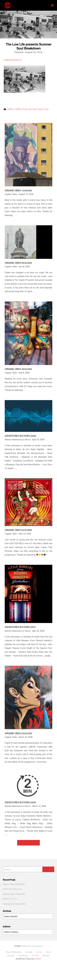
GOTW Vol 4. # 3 (10, 899)
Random (46, 956)
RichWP (38, 959)
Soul (46, 109)
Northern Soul (36, 109)
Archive (35, 956)
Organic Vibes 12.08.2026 (14, 894)
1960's (18, 109)
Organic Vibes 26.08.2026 (14, 884)
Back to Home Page (28, 842)
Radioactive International (32, 946)
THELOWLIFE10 (13, 59)
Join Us (39, 952)
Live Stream (23, 956)
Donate (29, 952)
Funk (25, 109)
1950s (10, 109)
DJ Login (10, 956)
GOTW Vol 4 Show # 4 (12, 889)
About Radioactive (14, 952)
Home (48, 952)
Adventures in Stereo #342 (14, 904)
